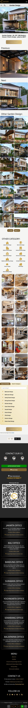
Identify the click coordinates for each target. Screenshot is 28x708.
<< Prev (10, 230)
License (12, 432)
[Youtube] (12, 694)
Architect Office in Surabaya (14, 588)
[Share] (18, 706)
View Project (14, 42)
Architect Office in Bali (14, 551)
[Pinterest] (17, 694)
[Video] (15, 706)
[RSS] (22, 694)
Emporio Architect (8, 702)
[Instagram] (10, 694)
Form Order (14, 470)
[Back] (2, 5)
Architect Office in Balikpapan (14, 643)
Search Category (16, 383)
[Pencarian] (12, 706)
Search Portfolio (5, 383)
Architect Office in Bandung (14, 570)
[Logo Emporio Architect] (4, 1)
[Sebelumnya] (8, 706)
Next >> (17, 230)
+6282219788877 (14, 478)
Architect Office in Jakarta (14, 532)
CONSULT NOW (14, 429)
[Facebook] (7, 694)
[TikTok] (15, 694)
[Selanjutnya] (25, 706)
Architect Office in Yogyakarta (14, 607)
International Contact (14, 466)
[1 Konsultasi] (22, 706)
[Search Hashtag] (5, 5)
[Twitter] (19, 695)
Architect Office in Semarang (14, 626)
